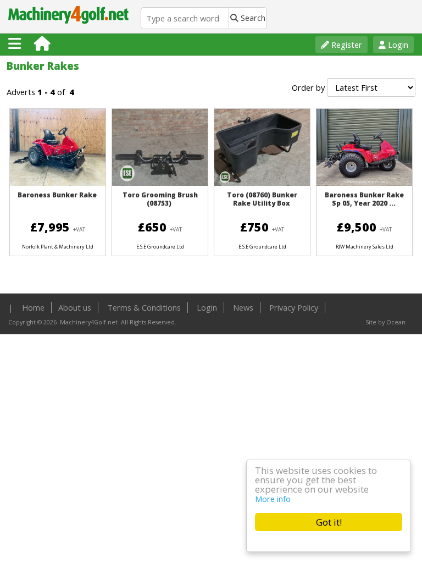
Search (251, 17)
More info (273, 498)
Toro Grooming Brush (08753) (160, 198)
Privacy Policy (293, 307)
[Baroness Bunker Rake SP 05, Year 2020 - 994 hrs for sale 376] (364, 185)
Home (33, 307)
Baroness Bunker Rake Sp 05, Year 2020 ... (364, 198)
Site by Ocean (385, 322)
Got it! (329, 522)
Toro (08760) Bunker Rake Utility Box (262, 198)
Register (345, 44)
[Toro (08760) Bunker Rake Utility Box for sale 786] (262, 183)
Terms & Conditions (144, 307)
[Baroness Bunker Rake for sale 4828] (58, 183)
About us (74, 307)
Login (397, 44)
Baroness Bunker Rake (57, 195)
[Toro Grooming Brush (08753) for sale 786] (160, 183)
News (243, 307)
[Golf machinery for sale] (70, 27)
